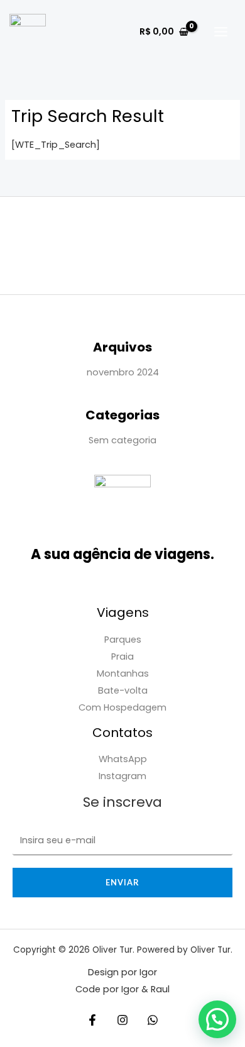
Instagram (122, 776)
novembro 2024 (123, 372)
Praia (122, 656)
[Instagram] (122, 1020)
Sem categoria (122, 440)
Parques (122, 639)
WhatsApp (123, 759)
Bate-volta (123, 690)
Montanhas (123, 673)
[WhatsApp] (152, 1020)
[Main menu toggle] (221, 32)
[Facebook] (92, 1020)
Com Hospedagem (122, 707)
